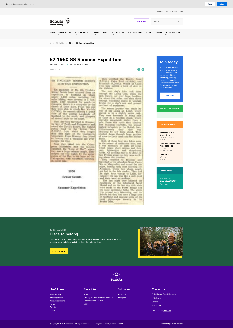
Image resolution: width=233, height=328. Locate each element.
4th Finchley (60, 43)
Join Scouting (55, 294)
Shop (181, 11)
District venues (135, 32)
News (96, 32)
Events (106, 32)
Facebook (122, 294)
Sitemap (87, 294)
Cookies (160, 11)
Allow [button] (222, 4)
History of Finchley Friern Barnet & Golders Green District (98, 299)
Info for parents (82, 32)
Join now (170, 95)
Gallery (149, 32)
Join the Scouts (171, 11)
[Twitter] (142, 69)
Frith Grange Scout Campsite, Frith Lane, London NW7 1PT (164, 300)
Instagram (122, 297)
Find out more (58, 251)
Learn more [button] (29, 4)
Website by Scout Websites (172, 324)
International (118, 32)
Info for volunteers (173, 32)
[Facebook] (138, 69)
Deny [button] (210, 4)
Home (52, 32)
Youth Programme (57, 301)
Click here (167, 311)
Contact (158, 32)
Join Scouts (141, 21)
